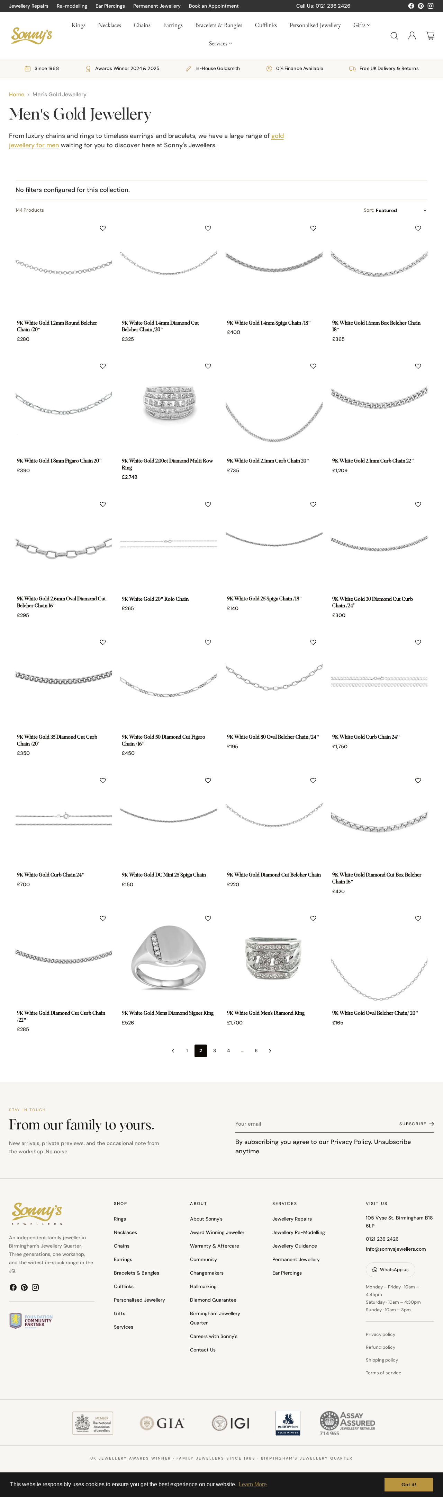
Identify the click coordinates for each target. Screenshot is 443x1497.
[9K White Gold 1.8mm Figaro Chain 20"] (64, 405)
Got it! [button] (408, 1484)
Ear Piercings (287, 1273)
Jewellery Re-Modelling (298, 1232)
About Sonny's (206, 1219)
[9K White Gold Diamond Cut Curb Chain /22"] (64, 957)
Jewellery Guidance (294, 1246)
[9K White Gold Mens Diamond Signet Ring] (168, 957)
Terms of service (383, 1373)
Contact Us (203, 1350)
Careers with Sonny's (213, 1336)
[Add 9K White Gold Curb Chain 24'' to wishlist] (418, 642)
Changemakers (207, 1273)
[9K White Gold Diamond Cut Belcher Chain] (274, 819)
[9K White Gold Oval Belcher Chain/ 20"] (379, 957)
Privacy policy (380, 1334)
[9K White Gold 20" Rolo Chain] (168, 543)
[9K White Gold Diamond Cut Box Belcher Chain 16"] (379, 819)
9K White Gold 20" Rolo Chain (155, 599)
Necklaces (125, 1232)
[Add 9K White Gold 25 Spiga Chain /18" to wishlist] (313, 504)
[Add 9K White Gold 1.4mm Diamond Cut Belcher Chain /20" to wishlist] (208, 228)
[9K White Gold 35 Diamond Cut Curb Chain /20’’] (64, 681)
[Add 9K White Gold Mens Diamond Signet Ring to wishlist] (208, 918)
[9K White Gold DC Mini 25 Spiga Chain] (168, 819)
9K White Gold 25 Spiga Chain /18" (264, 599)
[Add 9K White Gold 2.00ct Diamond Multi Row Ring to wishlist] (208, 366)
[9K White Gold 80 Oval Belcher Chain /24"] (274, 681)
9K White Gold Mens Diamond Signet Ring (168, 1013)
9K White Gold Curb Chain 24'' (366, 737)
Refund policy (380, 1347)
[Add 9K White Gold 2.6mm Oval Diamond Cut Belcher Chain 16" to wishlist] (103, 504)
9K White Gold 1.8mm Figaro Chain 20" (59, 461)
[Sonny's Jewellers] (31, 35)
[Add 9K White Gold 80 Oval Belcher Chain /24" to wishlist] (313, 642)
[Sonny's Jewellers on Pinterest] (420, 7)
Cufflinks (124, 1286)
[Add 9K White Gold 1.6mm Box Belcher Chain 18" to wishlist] (418, 228)
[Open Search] (394, 35)
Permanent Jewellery (296, 1259)
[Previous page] (173, 1051)
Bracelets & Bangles (136, 1273)
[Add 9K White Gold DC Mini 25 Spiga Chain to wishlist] (208, 780)
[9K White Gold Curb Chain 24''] (379, 681)
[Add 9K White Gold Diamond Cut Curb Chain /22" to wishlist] (103, 918)
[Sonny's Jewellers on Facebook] (411, 7)
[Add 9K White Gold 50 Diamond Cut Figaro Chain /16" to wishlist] (208, 642)
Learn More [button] (253, 1484)
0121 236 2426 (382, 1239)
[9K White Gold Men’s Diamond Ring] (274, 957)
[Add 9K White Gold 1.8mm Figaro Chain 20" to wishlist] (103, 366)
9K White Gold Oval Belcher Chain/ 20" (375, 1013)
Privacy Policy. (351, 1142)
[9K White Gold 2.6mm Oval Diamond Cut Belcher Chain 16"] (64, 543)
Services (123, 1327)
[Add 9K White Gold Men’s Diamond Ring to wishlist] (313, 918)
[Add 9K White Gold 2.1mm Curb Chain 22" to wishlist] (418, 366)
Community (203, 1259)
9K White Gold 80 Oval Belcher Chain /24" (273, 737)
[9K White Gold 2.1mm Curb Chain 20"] (274, 405)
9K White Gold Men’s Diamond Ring (266, 1013)
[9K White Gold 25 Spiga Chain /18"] (274, 543)
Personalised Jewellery (139, 1300)
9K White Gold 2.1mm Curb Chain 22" (373, 461)
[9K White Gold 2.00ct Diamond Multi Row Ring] (168, 405)
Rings (120, 1219)
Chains (121, 1246)
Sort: (369, 210)
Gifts (119, 1313)
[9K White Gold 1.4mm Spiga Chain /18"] (274, 267)
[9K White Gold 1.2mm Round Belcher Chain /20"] (64, 267)
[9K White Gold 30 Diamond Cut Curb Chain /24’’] (379, 543)
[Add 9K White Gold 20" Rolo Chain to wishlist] (208, 504)
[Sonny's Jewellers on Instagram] (430, 7)
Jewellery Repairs (292, 1219)
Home (16, 94)
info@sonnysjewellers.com (396, 1249)
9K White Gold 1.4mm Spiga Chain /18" (269, 323)
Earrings (123, 1259)
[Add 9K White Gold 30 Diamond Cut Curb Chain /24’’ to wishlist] (418, 504)
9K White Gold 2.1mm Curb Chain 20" (268, 461)
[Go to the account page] (412, 35)
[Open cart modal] (430, 35)
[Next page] (270, 1051)
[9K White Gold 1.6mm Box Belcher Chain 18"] (379, 267)
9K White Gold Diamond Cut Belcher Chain (274, 875)
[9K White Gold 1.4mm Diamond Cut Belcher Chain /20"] (168, 267)
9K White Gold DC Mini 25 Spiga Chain (164, 875)
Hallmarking (203, 1286)
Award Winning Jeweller (217, 1232)
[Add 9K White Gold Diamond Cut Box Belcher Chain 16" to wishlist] (418, 780)
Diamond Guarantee (213, 1300)
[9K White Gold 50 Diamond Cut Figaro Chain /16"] (168, 681)
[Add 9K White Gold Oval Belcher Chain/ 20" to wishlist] (418, 918)
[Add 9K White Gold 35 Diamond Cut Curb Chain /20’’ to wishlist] (103, 642)
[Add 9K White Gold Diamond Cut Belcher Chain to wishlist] (313, 780)
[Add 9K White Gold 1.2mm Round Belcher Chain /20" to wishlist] (103, 228)
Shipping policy (382, 1360)
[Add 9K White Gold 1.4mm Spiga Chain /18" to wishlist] (313, 228)
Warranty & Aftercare (214, 1246)
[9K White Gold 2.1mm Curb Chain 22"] (379, 405)
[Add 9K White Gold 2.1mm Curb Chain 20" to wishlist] (313, 366)
